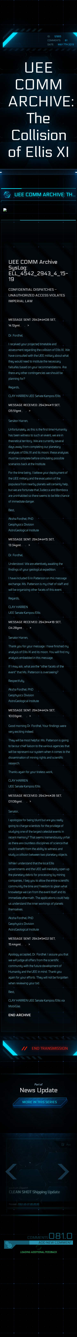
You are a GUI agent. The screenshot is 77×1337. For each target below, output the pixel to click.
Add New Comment (55, 1242)
